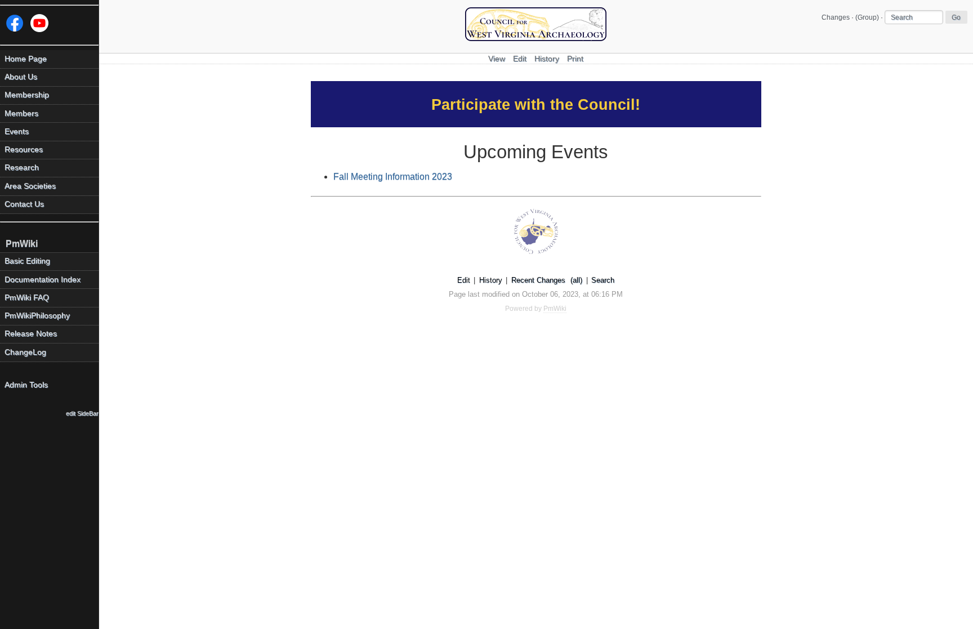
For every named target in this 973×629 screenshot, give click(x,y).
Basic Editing (27, 261)
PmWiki (22, 243)
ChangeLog (25, 352)
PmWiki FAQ (27, 297)
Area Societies (30, 186)
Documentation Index (43, 279)
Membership (27, 95)
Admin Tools (26, 385)
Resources (24, 149)
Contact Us (24, 204)
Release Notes (31, 333)
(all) (576, 280)
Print (575, 59)
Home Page (26, 59)
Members (21, 113)
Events (17, 131)
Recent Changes (538, 280)
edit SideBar (82, 413)
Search (602, 280)
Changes (836, 17)
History (546, 59)
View (496, 59)
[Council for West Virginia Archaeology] (535, 38)
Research (22, 167)
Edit (519, 59)
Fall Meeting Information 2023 (392, 176)
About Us (21, 77)
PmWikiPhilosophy (37, 315)
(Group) (867, 17)
